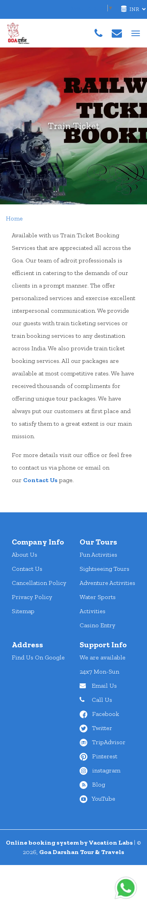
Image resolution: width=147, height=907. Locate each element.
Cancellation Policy (39, 582)
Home (14, 218)
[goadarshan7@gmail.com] (117, 33)
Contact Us (40, 480)
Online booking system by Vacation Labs (70, 842)
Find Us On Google (38, 657)
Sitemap (23, 611)
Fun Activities (98, 554)
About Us (24, 554)
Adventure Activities (107, 582)
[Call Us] (98, 33)
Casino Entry (97, 625)
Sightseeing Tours (104, 568)
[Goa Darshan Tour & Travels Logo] (19, 32)
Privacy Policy (32, 597)
